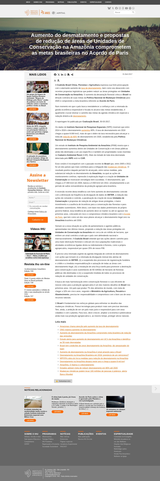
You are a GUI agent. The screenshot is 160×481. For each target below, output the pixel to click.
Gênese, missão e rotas (32, 437)
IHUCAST (63, 446)
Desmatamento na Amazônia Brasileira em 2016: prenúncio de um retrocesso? (94, 355)
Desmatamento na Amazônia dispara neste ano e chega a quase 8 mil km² (92, 361)
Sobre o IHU (38, 2)
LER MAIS (32, 109)
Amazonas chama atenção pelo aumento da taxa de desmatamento (89, 326)
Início (28, 2)
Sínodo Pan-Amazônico (122, 454)
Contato (108, 2)
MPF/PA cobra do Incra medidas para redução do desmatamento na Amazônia (94, 358)
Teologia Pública (47, 439)
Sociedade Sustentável (50, 446)
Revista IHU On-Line (85, 439)
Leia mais (30, 275)
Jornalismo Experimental (68, 444)
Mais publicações (84, 437)
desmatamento (79, 116)
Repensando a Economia (50, 444)
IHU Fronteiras (47, 441)
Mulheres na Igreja (120, 456)
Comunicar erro (63, 381)
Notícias (61, 2)
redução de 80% (70, 137)
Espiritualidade (96, 2)
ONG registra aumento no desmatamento (78, 330)
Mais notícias (64, 437)
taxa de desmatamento (91, 88)
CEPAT (26, 444)
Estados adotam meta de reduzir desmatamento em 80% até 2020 (89, 368)
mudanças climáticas (117, 167)
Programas (50, 2)
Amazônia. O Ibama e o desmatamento (77, 365)
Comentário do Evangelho (122, 437)
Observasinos (47, 437)
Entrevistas (64, 439)
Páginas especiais (66, 441)
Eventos (83, 2)
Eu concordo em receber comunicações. (39, 207)
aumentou (86, 130)
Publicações (72, 2)
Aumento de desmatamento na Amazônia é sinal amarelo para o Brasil (90, 352)
